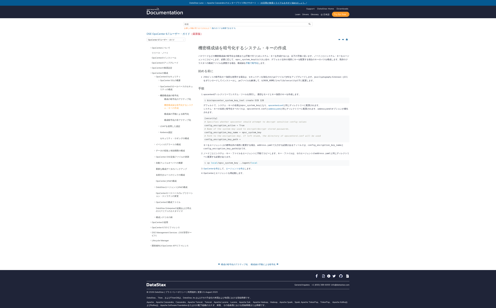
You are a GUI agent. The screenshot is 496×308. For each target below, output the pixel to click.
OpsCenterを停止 (211, 168)
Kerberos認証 (166, 132)
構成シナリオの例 (164, 217)
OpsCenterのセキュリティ (168, 76)
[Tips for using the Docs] (328, 277)
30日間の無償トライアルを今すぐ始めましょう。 (283, 3)
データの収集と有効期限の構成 (170, 150)
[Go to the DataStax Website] (156, 284)
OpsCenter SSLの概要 (170, 80)
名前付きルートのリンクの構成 (170, 175)
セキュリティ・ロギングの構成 (174, 138)
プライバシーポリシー (175, 292)
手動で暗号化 (252, 63)
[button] (151, 47)
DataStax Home (325, 8)
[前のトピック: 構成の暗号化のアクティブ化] (340, 39)
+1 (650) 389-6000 (321, 284)
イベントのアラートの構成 (168, 144)
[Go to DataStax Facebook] (317, 277)
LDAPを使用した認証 (170, 126)
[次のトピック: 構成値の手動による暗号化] (343, 39)
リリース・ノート (160, 53)
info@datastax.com (340, 284)
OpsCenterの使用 (160, 222)
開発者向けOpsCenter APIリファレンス (170, 245)
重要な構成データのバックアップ (171, 169)
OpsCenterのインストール (164, 57)
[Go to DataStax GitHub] (340, 277)
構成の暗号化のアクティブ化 (177, 99)
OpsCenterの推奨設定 (162, 68)
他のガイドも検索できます (222, 28)
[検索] (310, 24)
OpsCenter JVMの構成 (166, 181)
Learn (297, 14)
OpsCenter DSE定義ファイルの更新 (172, 156)
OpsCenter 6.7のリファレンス (166, 227)
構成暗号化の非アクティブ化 (177, 120)
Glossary (315, 14)
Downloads (342, 8)
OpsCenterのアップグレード (165, 62)
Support (310, 8)
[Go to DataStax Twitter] (334, 277)
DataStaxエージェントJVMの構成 (171, 187)
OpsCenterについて (161, 47)
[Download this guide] (347, 277)
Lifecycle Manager (160, 240)
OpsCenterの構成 (160, 73)
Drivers (305, 14)
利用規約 (192, 292)
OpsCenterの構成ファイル (168, 202)
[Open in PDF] (322, 277)
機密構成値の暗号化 (169, 95)
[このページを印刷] (346, 39)
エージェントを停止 (235, 168)
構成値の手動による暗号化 (176, 114)
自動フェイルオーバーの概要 (169, 163)
